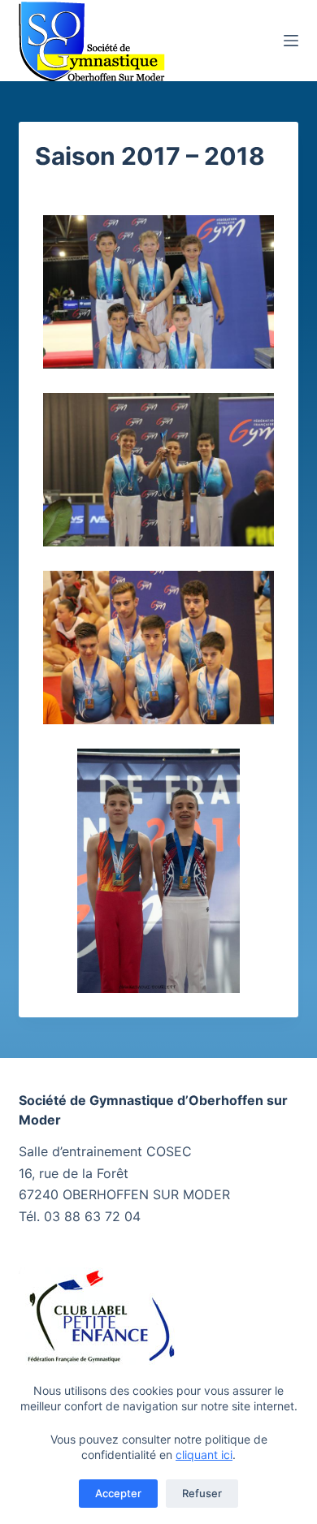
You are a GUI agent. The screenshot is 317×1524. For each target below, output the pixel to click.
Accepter (118, 1493)
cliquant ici (204, 1454)
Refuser (202, 1493)
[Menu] (291, 40)
